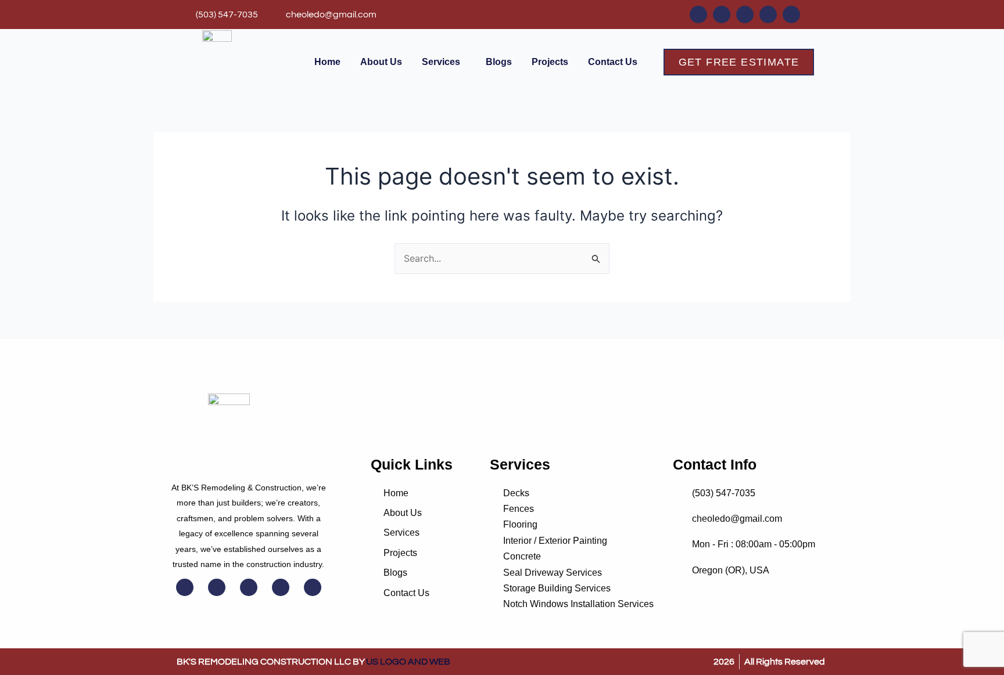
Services (441, 62)
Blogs (499, 62)
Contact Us (612, 62)
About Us (381, 62)
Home (327, 62)
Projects (550, 62)
